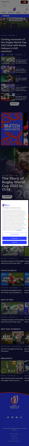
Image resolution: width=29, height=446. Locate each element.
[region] (14, 223)
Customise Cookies (14, 234)
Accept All (14, 242)
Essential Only (14, 238)
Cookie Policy (19, 230)
